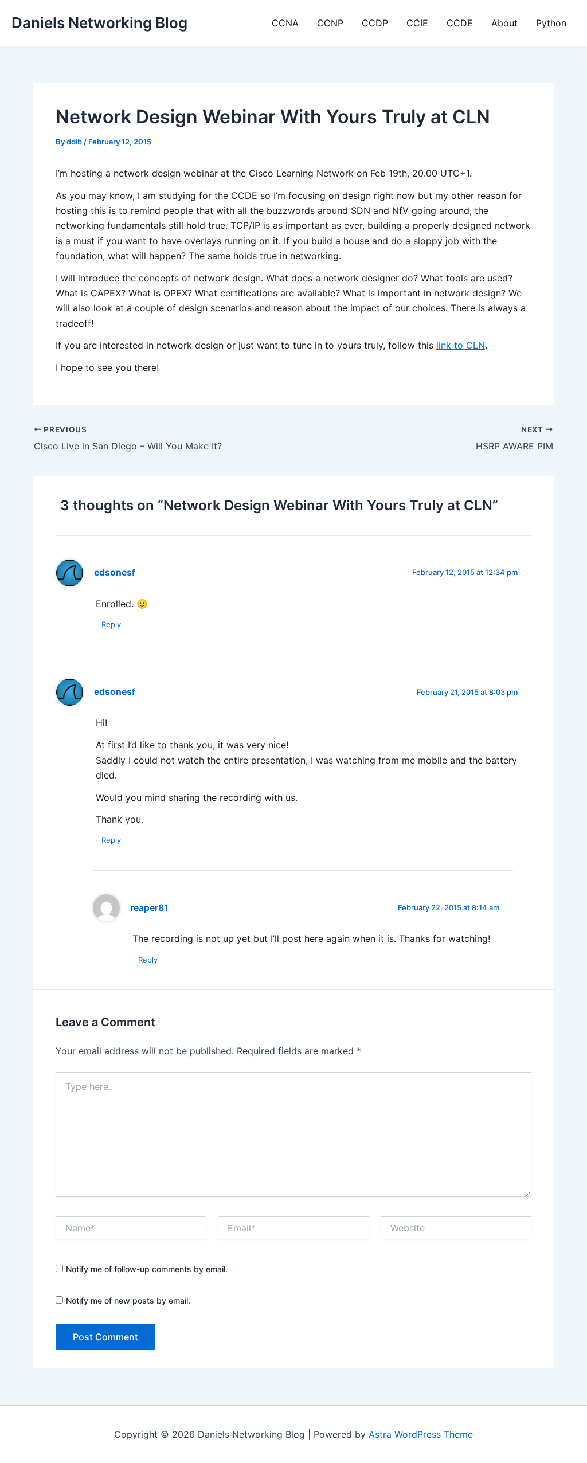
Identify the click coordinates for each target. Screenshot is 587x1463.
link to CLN (460, 345)
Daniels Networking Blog (99, 23)
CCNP (330, 23)
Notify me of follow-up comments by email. (147, 1269)
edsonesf (114, 572)
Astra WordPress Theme (421, 1434)
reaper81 (149, 907)
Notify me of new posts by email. (128, 1300)
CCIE (417, 23)
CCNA (285, 23)
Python (551, 23)
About (504, 23)
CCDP (375, 23)
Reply (111, 624)
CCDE (460, 23)
